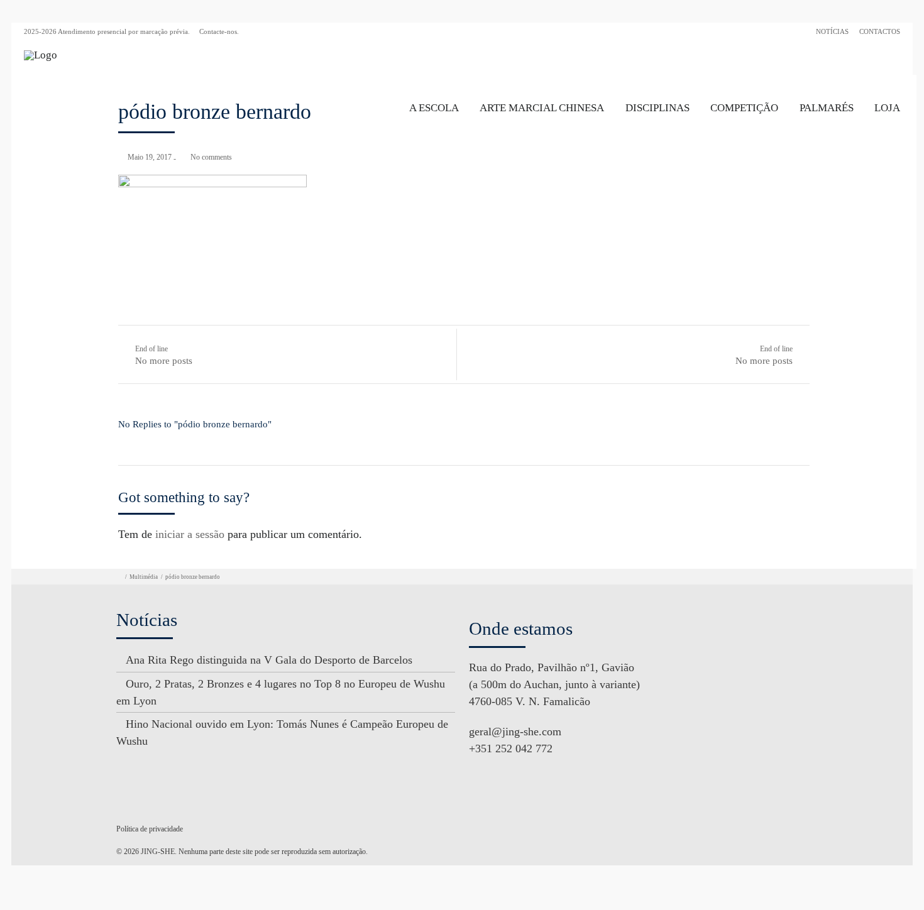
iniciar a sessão (189, 534)
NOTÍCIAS (832, 31)
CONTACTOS (879, 31)
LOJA (887, 108)
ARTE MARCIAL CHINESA (542, 108)
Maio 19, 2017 (150, 157)
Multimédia (143, 577)
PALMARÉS (827, 108)
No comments (211, 157)
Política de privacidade (149, 829)
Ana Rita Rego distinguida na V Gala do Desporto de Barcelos (269, 660)
